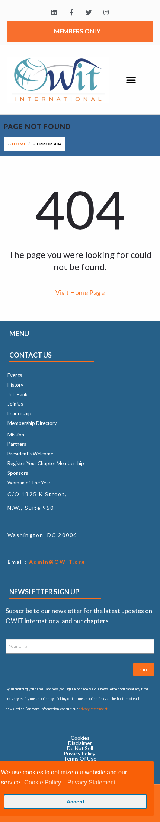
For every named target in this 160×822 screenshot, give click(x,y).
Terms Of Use (80, 758)
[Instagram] (106, 12)
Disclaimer (80, 743)
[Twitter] (88, 12)
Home (19, 143)
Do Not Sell (80, 748)
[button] (131, 79)
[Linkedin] (53, 12)
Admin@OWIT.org (56, 562)
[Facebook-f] (71, 12)
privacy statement (93, 709)
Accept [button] (75, 802)
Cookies (80, 738)
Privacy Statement (91, 782)
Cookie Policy (42, 782)
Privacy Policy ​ (80, 753)
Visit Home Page (80, 293)
